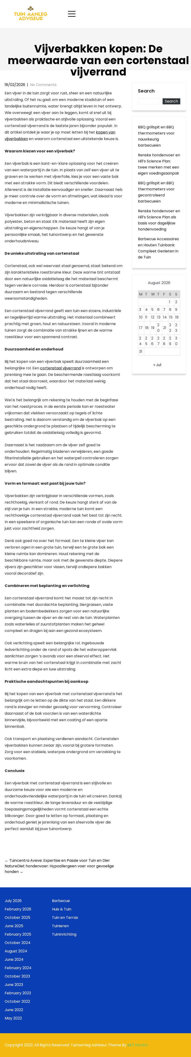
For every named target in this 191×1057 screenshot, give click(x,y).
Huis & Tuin (61, 909)
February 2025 (18, 934)
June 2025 (14, 926)
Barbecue (61, 900)
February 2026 (18, 909)
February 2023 (18, 993)
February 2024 (18, 968)
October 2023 (17, 976)
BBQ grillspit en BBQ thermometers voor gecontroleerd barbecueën (156, 192)
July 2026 (13, 900)
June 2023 (14, 984)
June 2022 (14, 1009)
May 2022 (13, 1018)
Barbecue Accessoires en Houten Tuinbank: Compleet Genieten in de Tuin (158, 248)
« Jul (157, 364)
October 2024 (18, 942)
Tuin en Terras (65, 917)
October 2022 (17, 1001)
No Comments (43, 84)
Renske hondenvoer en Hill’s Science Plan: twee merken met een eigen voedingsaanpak (159, 164)
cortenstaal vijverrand (60, 368)
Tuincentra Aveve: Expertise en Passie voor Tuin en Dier (57, 860)
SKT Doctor (137, 1045)
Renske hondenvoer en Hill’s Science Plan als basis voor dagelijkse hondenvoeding (159, 220)
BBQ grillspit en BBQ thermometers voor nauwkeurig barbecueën (156, 136)
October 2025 (17, 917)
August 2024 (16, 951)
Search (146, 91)
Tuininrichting (64, 934)
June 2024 (14, 959)
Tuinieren (60, 926)
